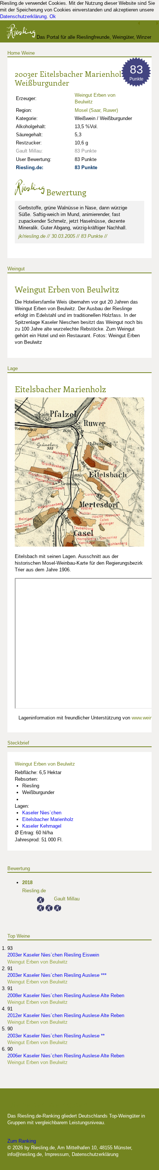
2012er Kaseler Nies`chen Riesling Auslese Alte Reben (65, 1015)
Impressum (57, 1154)
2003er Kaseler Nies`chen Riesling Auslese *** (56, 975)
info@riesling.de (24, 1154)
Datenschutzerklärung (23, 16)
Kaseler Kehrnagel (41, 826)
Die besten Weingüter (47, 1104)
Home (13, 53)
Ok (53, 16)
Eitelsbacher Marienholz (60, 388)
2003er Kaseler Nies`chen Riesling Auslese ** (56, 1036)
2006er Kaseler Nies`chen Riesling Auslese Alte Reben (65, 1055)
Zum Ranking (21, 1141)
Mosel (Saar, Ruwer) (96, 110)
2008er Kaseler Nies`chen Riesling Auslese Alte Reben (65, 995)
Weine (28, 53)
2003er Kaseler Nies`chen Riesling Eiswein (53, 955)
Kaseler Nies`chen (41, 812)
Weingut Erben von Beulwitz (67, 289)
